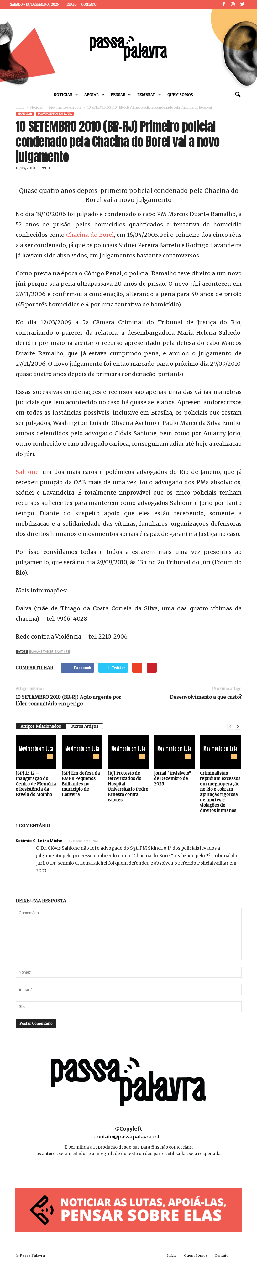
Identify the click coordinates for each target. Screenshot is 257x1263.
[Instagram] (233, 4)
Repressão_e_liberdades (49, 651)
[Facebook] (223, 4)
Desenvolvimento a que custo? (206, 697)
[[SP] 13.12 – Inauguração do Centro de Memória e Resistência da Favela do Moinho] (36, 752)
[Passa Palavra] (128, 48)
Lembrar (146, 95)
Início (71, 5)
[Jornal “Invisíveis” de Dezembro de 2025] (174, 752)
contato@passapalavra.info (128, 1136)
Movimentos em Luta (65, 107)
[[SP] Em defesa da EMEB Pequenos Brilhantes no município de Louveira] (82, 752)
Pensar (118, 95)
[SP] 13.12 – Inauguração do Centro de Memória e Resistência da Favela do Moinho (36, 784)
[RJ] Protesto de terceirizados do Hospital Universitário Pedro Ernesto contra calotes (128, 787)
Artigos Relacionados (41, 726)
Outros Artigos (84, 726)
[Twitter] (242, 4)
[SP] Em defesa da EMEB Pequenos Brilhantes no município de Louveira (81, 784)
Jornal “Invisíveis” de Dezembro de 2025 (172, 779)
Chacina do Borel (90, 234)
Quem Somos (180, 95)
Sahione (27, 471)
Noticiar (63, 95)
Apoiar (91, 95)
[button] (237, 95)
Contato (88, 5)
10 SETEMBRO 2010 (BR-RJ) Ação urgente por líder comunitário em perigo (68, 700)
